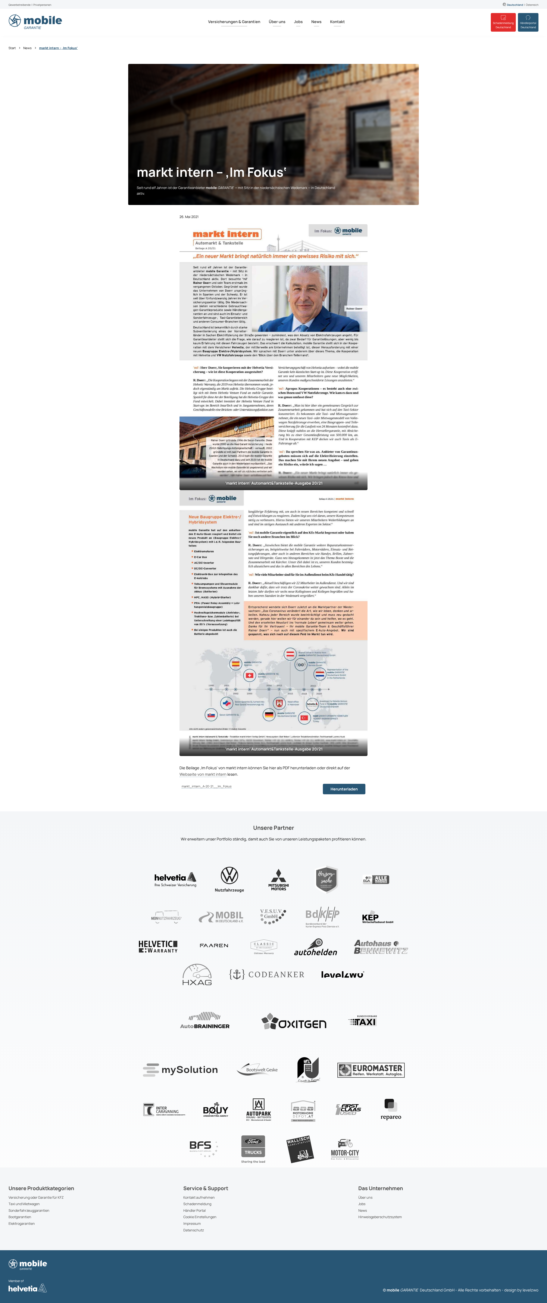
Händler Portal (194, 1210)
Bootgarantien (20, 1217)
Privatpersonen (42, 5)
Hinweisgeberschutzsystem (380, 1217)
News (316, 21)
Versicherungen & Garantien (234, 21)
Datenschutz (193, 1230)
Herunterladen (344, 789)
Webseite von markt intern (202, 774)
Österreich (532, 5)
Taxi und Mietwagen (24, 1203)
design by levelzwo (521, 1290)
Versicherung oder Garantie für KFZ (36, 1197)
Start (12, 48)
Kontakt (337, 21)
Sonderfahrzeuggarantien (29, 1210)
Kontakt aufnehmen (199, 1197)
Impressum (192, 1223)
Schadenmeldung (197, 1203)
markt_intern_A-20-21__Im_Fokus (207, 786)
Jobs (298, 21)
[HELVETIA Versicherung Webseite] (28, 1291)
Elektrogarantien (22, 1223)
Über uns (277, 21)
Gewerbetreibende (20, 5)
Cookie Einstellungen (199, 1217)
